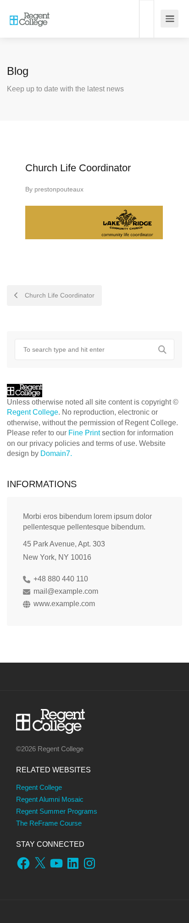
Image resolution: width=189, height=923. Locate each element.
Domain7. (56, 453)
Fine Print (84, 433)
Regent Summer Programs (56, 811)
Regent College (32, 412)
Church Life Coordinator (58, 295)
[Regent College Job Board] (29, 14)
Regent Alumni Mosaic (49, 799)
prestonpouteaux (58, 189)
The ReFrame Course (49, 823)
